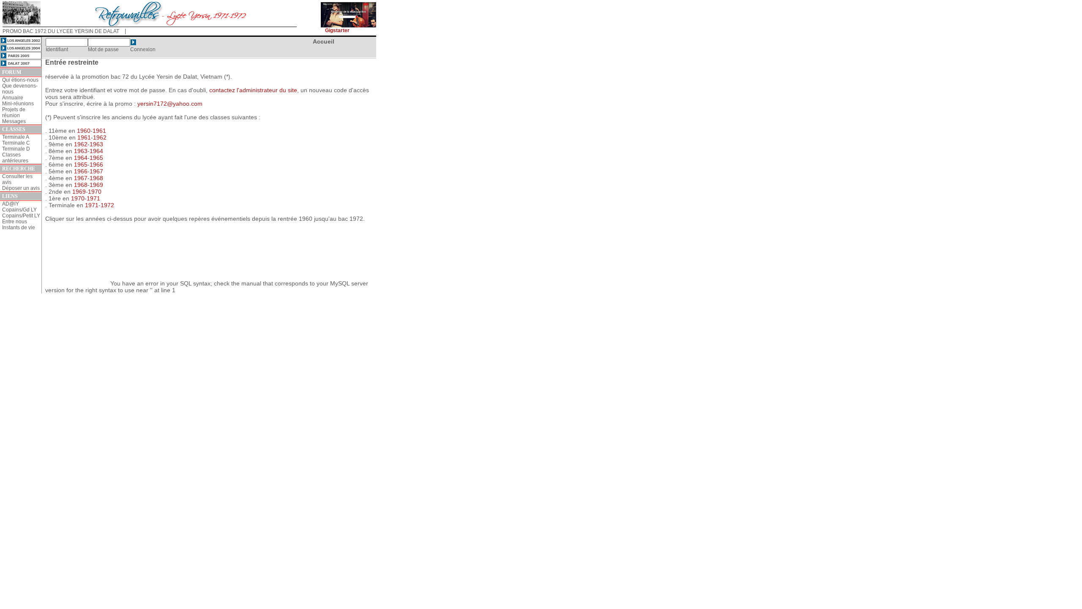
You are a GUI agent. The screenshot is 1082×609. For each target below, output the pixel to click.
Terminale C (16, 143)
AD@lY (10, 204)
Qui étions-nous (20, 80)
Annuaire (12, 98)
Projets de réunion (13, 112)
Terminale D (16, 149)
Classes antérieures (15, 158)
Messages (14, 121)
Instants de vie (18, 227)
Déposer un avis (21, 188)
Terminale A (15, 137)
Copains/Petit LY (21, 216)
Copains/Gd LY (19, 210)
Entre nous (14, 222)
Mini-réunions (18, 104)
